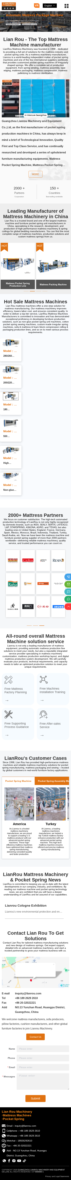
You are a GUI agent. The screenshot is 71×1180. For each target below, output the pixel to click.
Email (12, 1067)
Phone (11, 1058)
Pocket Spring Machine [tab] (18, 781)
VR (37, 5)
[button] (66, 7)
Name (12, 1048)
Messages (9, 1076)
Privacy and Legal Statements (57, 1176)
